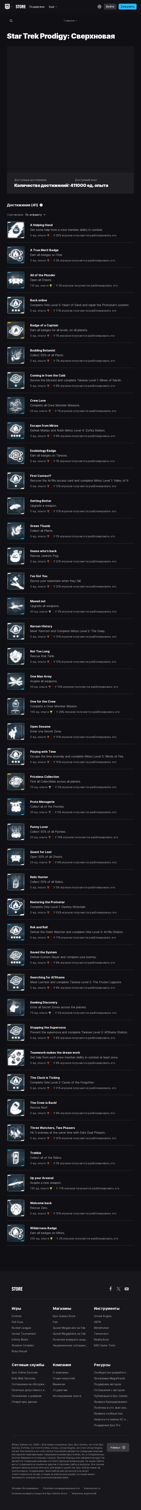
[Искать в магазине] (11, 20)
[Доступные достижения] (41, 205)
